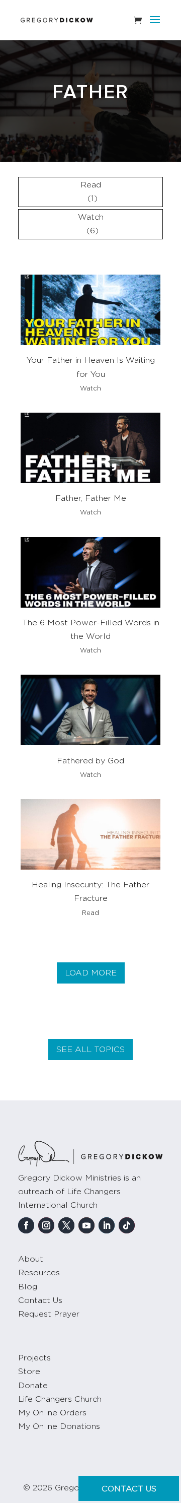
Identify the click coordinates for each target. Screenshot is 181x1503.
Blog (27, 1287)
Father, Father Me (90, 498)
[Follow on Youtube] (86, 1225)
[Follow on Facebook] (26, 1225)
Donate (33, 1386)
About (30, 1259)
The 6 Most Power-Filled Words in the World (90, 629)
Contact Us (40, 1300)
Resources (39, 1273)
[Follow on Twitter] (66, 1225)
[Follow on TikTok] (127, 1225)
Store (29, 1371)
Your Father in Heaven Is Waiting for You (91, 367)
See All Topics (90, 1049)
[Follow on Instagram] (46, 1225)
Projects (34, 1358)
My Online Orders (52, 1413)
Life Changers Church (60, 1399)
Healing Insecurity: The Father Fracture (90, 891)
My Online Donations (59, 1426)
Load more (91, 973)
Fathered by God (90, 761)
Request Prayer (48, 1314)
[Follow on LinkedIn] (107, 1225)
